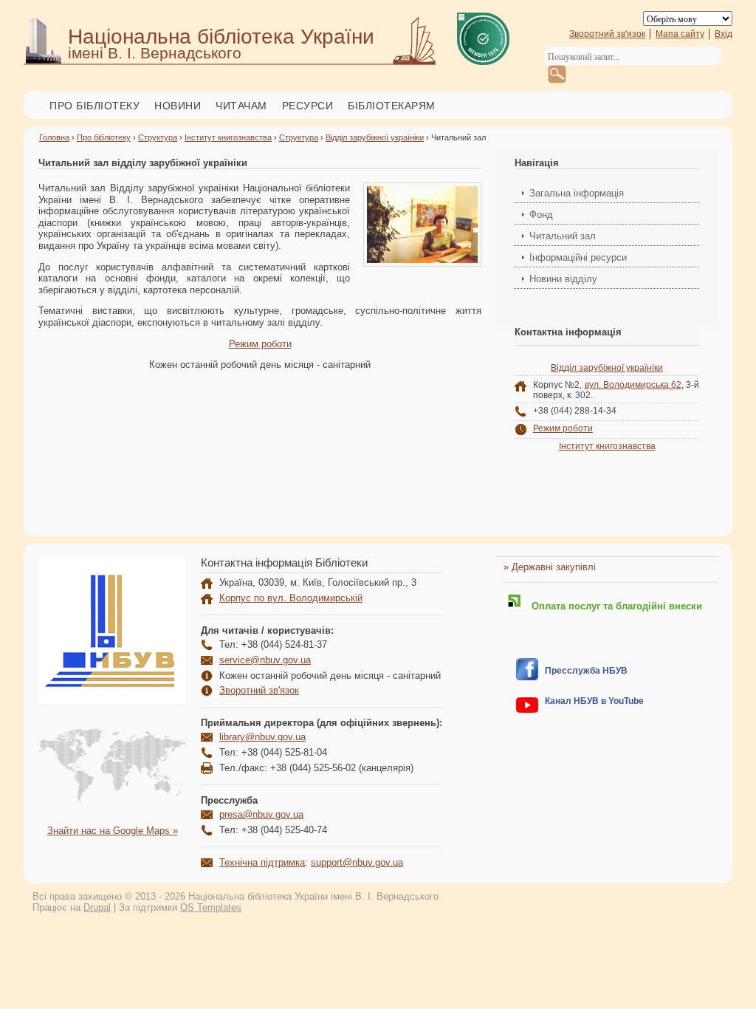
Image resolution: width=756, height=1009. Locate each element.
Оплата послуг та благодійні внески (614, 606)
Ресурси (308, 106)
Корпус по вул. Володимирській (290, 597)
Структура (157, 137)
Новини (177, 106)
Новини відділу (563, 278)
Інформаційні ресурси (578, 257)
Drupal (97, 907)
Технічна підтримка (262, 862)
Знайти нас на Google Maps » (112, 830)
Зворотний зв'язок (607, 34)
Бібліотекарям (392, 106)
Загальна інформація (576, 193)
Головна (54, 137)
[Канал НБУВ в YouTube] (527, 709)
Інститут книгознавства (228, 137)
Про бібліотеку (94, 106)
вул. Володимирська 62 (633, 385)
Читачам (241, 106)
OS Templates (210, 907)
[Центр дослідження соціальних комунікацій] (527, 677)
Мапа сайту (680, 34)
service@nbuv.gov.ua (265, 660)
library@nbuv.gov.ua (262, 736)
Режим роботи (260, 343)
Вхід (723, 34)
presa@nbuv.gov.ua (261, 814)
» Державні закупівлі (550, 566)
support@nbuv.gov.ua (357, 862)
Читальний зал (562, 236)
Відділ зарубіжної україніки (375, 137)
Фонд (541, 214)
